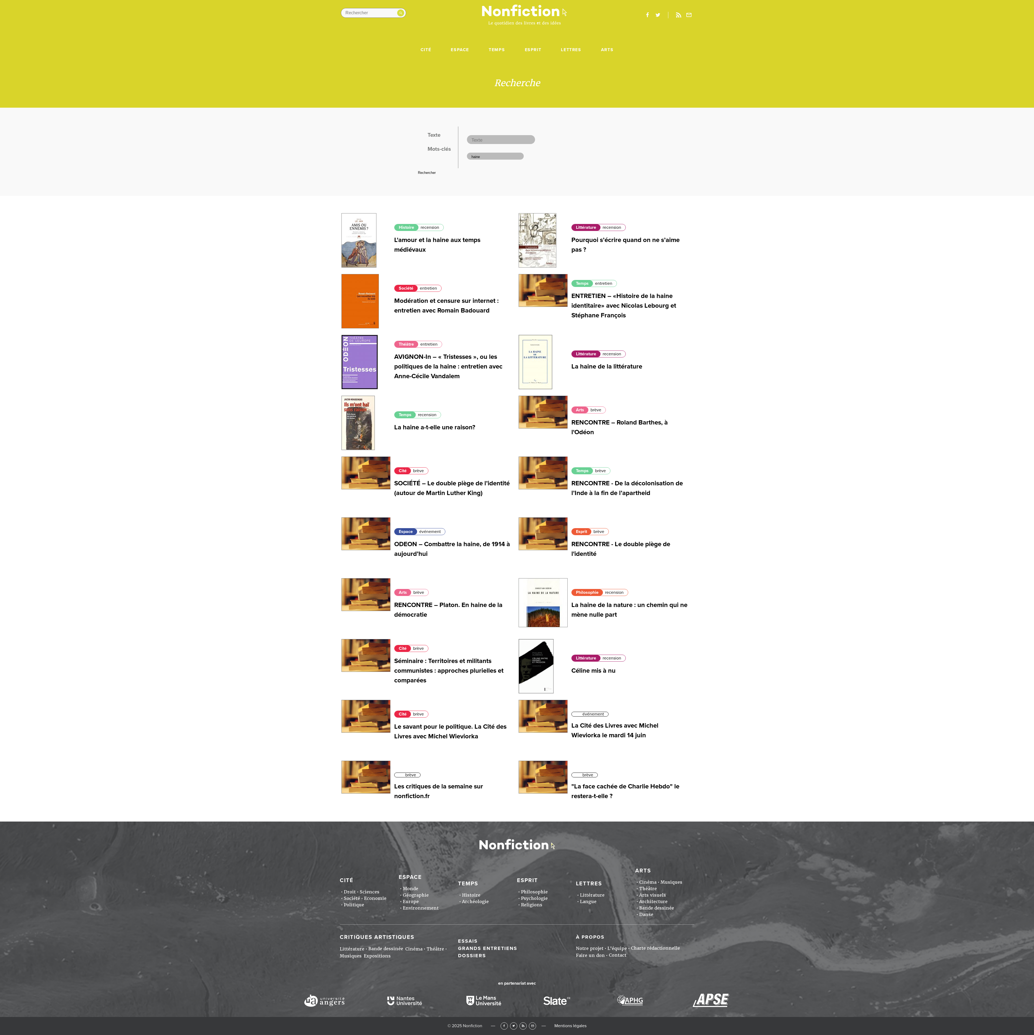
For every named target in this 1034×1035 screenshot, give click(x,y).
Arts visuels (652, 895)
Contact (617, 955)
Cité (426, 49)
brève (596, 410)
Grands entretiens (487, 948)
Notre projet (589, 948)
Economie (375, 898)
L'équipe (617, 948)
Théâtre (406, 344)
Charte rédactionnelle (655, 948)
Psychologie (534, 898)
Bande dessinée (656, 908)
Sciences (369, 892)
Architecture (653, 901)
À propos (590, 937)
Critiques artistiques (377, 937)
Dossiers (472, 956)
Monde (410, 889)
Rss (678, 15)
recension (430, 227)
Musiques (671, 882)
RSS (523, 1026)
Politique (354, 905)
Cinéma (647, 882)
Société (406, 288)
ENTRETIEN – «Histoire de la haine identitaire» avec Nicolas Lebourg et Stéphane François (623, 305)
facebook (647, 15)
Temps (497, 49)
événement (430, 531)
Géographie (416, 895)
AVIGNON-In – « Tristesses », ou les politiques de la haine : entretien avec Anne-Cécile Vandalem (448, 366)
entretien (428, 288)
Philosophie (587, 592)
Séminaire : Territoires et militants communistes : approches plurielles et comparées (449, 670)
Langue (588, 901)
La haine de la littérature (606, 366)
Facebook (504, 1026)
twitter (658, 15)
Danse (646, 914)
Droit (350, 892)
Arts (607, 49)
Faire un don (590, 955)
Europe (411, 901)
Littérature (586, 227)
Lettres (571, 49)
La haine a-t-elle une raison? (434, 427)
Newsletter (689, 15)
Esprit (533, 49)
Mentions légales (570, 1026)
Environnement (421, 908)
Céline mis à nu (593, 671)
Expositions (377, 956)
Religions (531, 905)
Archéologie (475, 901)
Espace (460, 49)
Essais (468, 941)
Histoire (406, 227)
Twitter (513, 1026)
